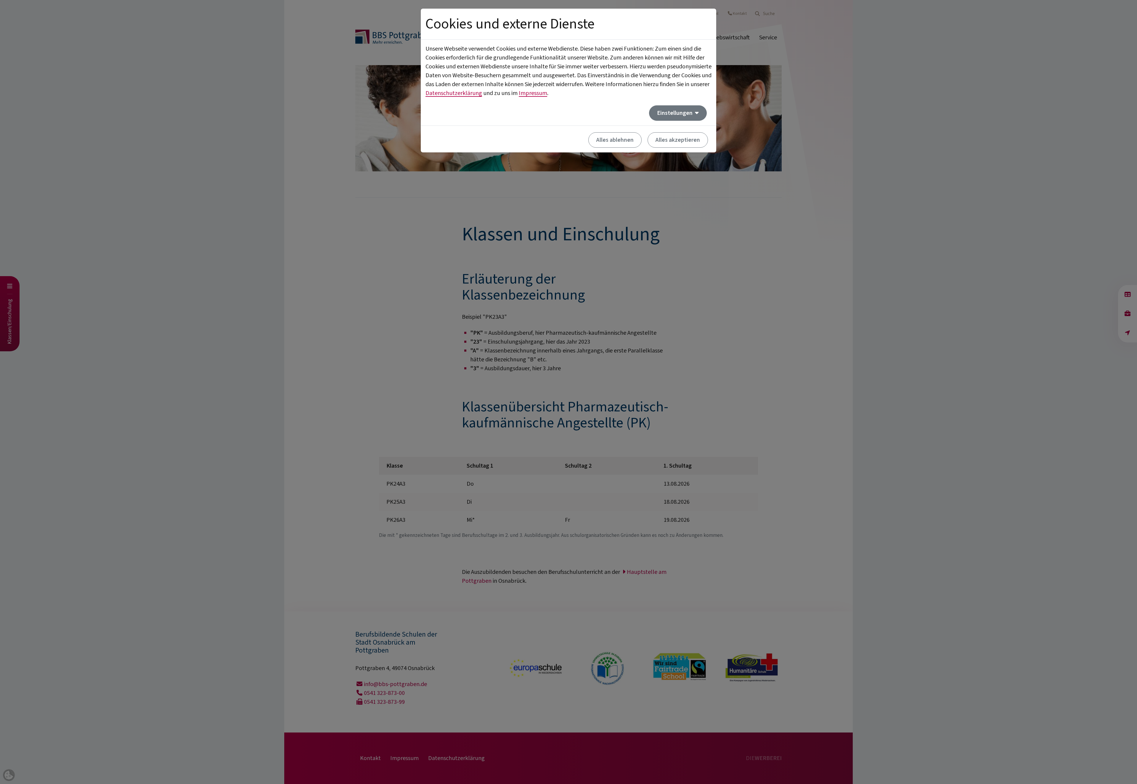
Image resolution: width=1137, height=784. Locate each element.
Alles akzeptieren (678, 140)
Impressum (533, 93)
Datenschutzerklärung (453, 93)
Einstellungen (675, 113)
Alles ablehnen (615, 140)
